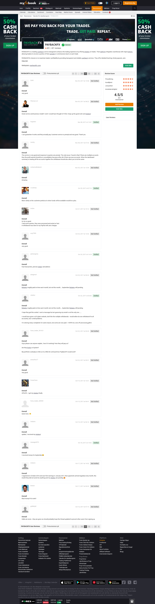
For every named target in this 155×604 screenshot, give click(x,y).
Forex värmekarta (23, 567)
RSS (101, 547)
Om (121, 549)
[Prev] (73, 73)
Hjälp (121, 542)
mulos (32, 208)
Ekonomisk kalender (24, 540)
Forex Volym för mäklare (86, 547)
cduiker (32, 295)
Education (97, 12)
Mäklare (106, 8)
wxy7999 (33, 233)
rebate (40, 267)
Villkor (20, 582)
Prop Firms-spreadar (85, 566)
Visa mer (25, 61)
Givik (32, 80)
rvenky (32, 142)
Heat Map (58, 12)
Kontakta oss (124, 545)
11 (85, 74)
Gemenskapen (77, 8)
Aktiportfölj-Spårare (65, 570)
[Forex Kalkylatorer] (132, 601)
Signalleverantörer (64, 547)
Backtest (37, 8)
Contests (106, 12)
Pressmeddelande (84, 554)
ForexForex (33, 380)
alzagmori (33, 274)
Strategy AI (49, 8)
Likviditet (21, 563)
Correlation (49, 12)
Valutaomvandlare (24, 571)
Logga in (116, 3)
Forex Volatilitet (23, 551)
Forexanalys (22, 558)
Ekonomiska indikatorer (25, 569)
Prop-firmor (115, 8)
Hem (21, 8)
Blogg (121, 551)
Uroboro (32, 421)
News (68, 602)
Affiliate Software (105, 551)
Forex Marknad (22, 549)
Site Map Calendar (50, 582)
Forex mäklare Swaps (85, 545)
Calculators (31, 12)
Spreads (77, 12)
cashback (40, 52)
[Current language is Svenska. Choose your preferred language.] (107, 3)
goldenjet (33, 506)
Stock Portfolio (104, 549)
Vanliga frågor (124, 540)
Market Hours (68, 12)
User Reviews (110, 117)
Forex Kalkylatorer (23, 565)
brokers (130, 52)
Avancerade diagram (106, 554)
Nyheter (87, 8)
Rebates (24, 287)
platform (103, 52)
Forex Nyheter (22, 556)
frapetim (33, 121)
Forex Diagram (43, 554)
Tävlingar (41, 551)
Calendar (23, 12)
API (101, 545)
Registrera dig (130, 3)
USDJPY (39, 602)
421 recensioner (119, 98)
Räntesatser (21, 545)
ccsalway (33, 187)
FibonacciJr (34, 101)
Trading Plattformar (65, 560)
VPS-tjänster (62, 545)
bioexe (32, 485)
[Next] (98, 73)
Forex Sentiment (43, 556)
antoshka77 (34, 359)
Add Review (119, 104)
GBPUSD (53, 600)
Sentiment (40, 12)
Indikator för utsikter (44, 558)
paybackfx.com (35, 65)
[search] (136, 8)
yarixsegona (34, 254)
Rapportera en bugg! (126, 547)
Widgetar (102, 540)
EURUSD (39, 600)
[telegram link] (135, 582)
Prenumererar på (53, 73)
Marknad (58, 8)
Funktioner (103, 542)
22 (95, 74)
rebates (87, 52)
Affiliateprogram (64, 554)
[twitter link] (129, 582)
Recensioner (97, 8)
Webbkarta (38, 582)
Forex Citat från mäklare (86, 542)
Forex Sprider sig (84, 540)
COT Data (21, 560)
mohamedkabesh (36, 167)
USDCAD (53, 602)
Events (68, 600)
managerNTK (34, 442)
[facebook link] (123, 582)
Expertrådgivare (64, 563)
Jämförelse (82, 572)
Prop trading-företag (65, 542)
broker (29, 347)
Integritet (28, 582)
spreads (52, 54)
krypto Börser (63, 565)
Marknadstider (22, 542)
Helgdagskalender (23, 547)
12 (89, 74)
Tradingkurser (63, 567)
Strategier (41, 549)
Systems (67, 8)
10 (82, 74)
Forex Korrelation (23, 554)
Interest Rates (87, 12)
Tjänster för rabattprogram (67, 558)
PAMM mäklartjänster (65, 556)
